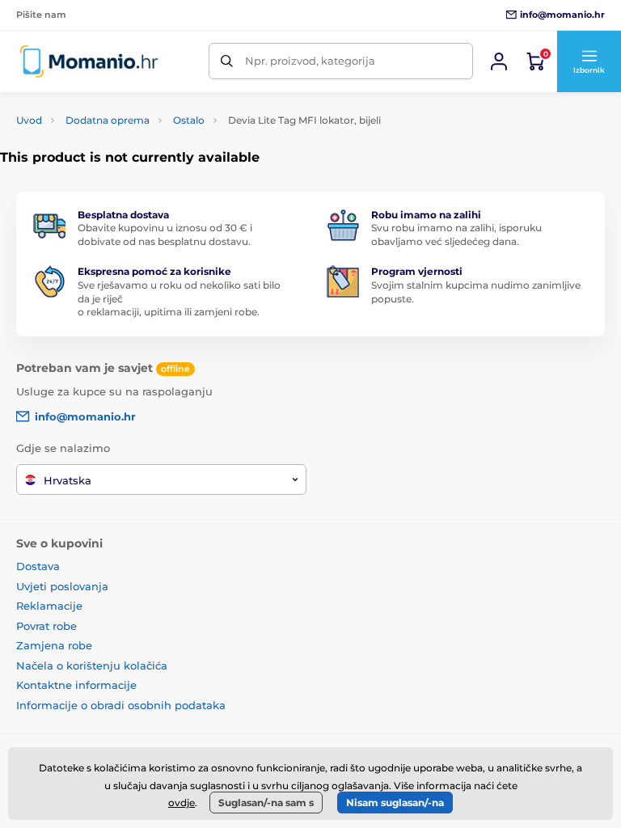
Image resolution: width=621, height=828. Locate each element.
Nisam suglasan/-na (395, 802)
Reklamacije (49, 605)
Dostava (38, 566)
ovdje (181, 802)
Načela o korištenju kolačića (91, 665)
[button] (588, 61)
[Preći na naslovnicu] (89, 61)
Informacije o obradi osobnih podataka (121, 705)
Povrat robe (46, 625)
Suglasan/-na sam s (266, 802)
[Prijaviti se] (499, 61)
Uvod (29, 120)
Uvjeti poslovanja (62, 586)
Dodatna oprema (107, 120)
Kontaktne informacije (76, 684)
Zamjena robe (54, 645)
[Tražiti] (227, 61)
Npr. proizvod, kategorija (310, 60)
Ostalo (189, 120)
